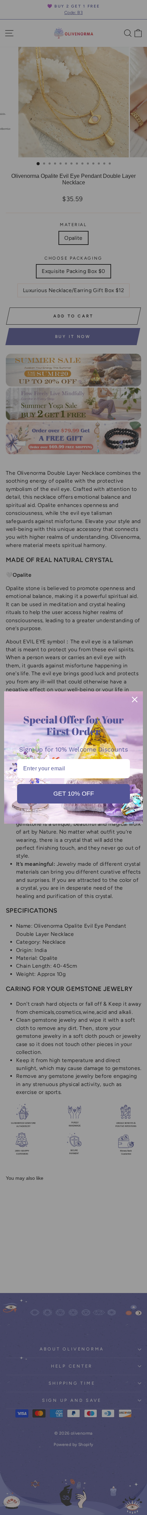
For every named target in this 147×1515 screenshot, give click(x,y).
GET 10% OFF (73, 793)
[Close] (134, 699)
